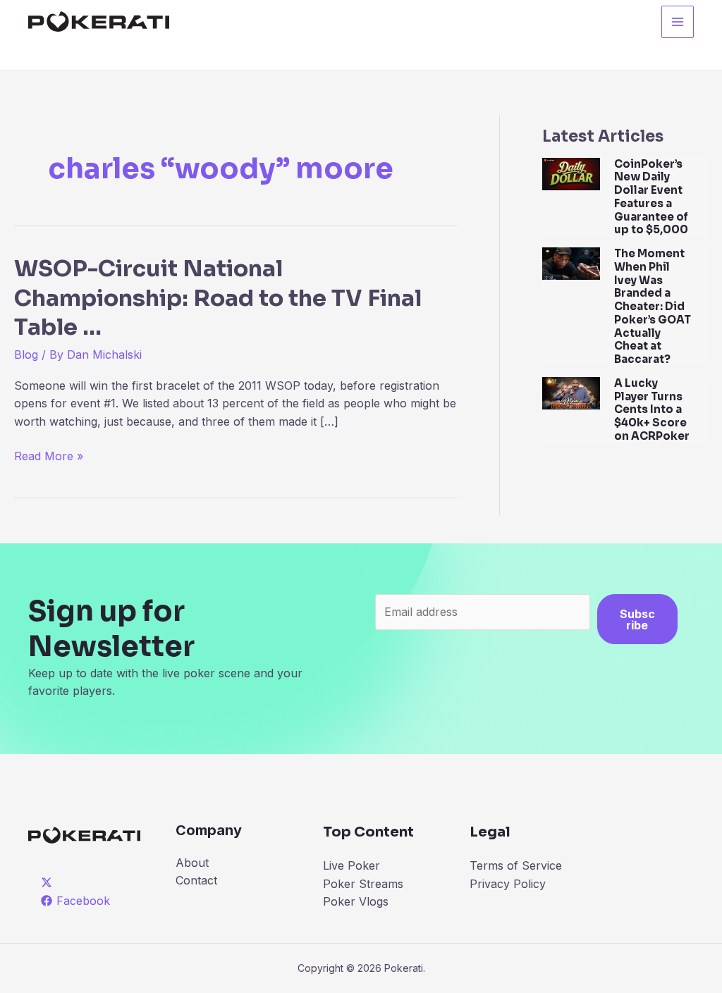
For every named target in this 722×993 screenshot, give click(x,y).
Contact (196, 880)
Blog (26, 354)
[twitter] (49, 882)
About (192, 863)
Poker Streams (363, 884)
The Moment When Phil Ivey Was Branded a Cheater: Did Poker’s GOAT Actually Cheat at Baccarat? (652, 306)
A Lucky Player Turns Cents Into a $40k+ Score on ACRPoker (652, 409)
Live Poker (351, 865)
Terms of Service (516, 865)
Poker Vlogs (355, 901)
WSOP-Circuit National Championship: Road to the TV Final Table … (218, 297)
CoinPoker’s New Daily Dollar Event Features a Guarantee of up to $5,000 (651, 197)
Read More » (48, 457)
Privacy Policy (508, 884)
